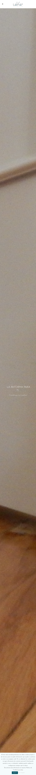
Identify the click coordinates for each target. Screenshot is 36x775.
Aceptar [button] (15, 772)
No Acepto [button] (21, 772)
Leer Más (20, 770)
